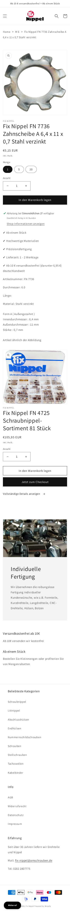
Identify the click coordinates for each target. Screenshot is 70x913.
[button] (5, 16)
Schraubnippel (17, 701)
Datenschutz (16, 815)
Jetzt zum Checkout (35, 482)
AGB (10, 797)
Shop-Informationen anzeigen (26, 223)
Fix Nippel (30, 906)
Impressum (15, 824)
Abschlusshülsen (18, 719)
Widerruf (12, 905)
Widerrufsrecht (17, 806)
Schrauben (14, 746)
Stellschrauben (17, 755)
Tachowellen (16, 763)
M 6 (17, 32)
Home (6, 32)
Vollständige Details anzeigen (22, 494)
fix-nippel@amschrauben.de (33, 860)
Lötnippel (14, 710)
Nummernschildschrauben (24, 737)
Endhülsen (14, 728)
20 (31, 169)
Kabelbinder (15, 772)
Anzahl (6, 178)
